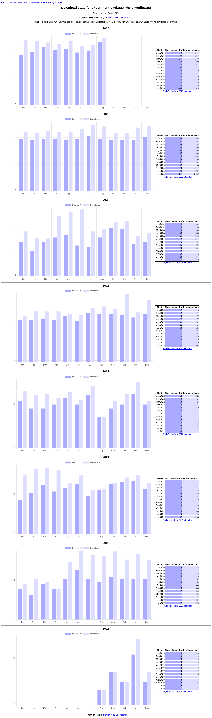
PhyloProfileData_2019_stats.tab (177, 691)
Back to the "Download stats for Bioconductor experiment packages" (32, 2)
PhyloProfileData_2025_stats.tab (177, 177)
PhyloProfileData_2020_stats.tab (177, 606)
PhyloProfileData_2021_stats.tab (177, 520)
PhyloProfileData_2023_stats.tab (177, 348)
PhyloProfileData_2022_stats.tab (177, 434)
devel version (127, 17)
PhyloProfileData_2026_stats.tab (177, 91)
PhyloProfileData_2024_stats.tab (177, 263)
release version (113, 17)
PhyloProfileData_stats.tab (115, 715)
